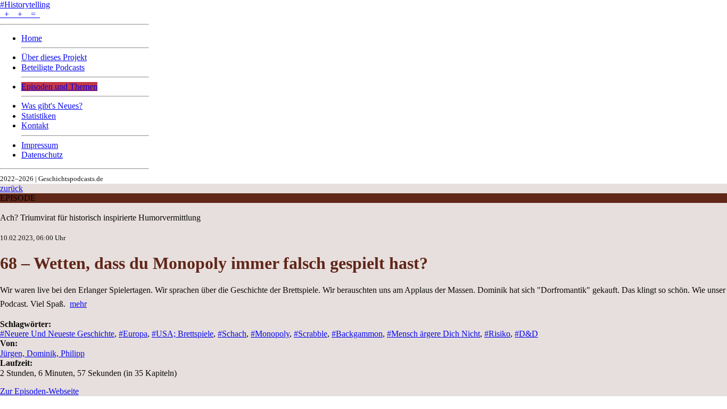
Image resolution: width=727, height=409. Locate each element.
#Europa (133, 333)
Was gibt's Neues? (51, 105)
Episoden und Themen (59, 86)
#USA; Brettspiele (182, 333)
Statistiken (38, 115)
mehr (78, 303)
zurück (11, 188)
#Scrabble (310, 333)
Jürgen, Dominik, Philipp (42, 353)
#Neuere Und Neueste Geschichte (57, 333)
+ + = (20, 14)
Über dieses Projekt (54, 57)
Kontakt (34, 125)
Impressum (39, 145)
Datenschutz (42, 154)
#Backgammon (357, 333)
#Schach (232, 333)
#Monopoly (270, 333)
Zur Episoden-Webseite (39, 391)
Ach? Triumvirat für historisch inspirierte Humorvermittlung (100, 217)
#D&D (526, 333)
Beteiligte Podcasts (53, 67)
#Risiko (497, 333)
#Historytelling (25, 4)
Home (31, 38)
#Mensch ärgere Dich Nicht (433, 333)
